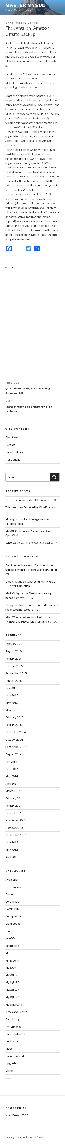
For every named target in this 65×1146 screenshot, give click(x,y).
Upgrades (11, 1063)
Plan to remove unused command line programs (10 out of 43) (31, 570)
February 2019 (14, 644)
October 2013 (14, 828)
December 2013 (15, 813)
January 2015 (13, 724)
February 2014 (14, 798)
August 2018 (13, 651)
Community (12, 909)
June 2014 (11, 769)
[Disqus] (32, 320)
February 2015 (14, 717)
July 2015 (11, 688)
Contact (10, 444)
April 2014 (11, 783)
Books (9, 894)
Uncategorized (14, 1056)
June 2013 (11, 842)
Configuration (13, 916)
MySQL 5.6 (12, 982)
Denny (9, 605)
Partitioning (12, 1019)
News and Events (16, 1012)
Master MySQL (25, 5)
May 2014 (11, 776)
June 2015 (11, 695)
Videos (9, 1070)
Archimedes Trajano (17, 565)
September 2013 (16, 835)
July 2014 (11, 761)
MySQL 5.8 (12, 997)
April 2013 (11, 857)
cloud (15, 267)
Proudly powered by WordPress (24, 1137)
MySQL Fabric (14, 1004)
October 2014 (14, 739)
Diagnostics (12, 923)
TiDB (25, 1115)
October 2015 (14, 666)
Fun (7, 931)
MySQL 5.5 (12, 975)
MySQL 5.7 (12, 990)
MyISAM (10, 967)
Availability (11, 879)
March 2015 (12, 710)
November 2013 (15, 820)
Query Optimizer (15, 1034)
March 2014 (12, 791)
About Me (11, 437)
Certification (13, 901)
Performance (13, 1026)
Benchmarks (13, 887)
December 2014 (15, 732)
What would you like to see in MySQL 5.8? (31, 542)
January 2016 (13, 658)
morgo (32, 23)
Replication (12, 1041)
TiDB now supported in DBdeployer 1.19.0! (31, 500)
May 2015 (11, 703)
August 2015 (13, 680)
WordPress (12, 1115)
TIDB (8, 1048)
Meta (8, 953)
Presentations (14, 452)
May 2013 (11, 849)
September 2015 (16, 673)
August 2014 (13, 754)
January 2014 (13, 805)
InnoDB (10, 938)
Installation (12, 945)
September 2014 (16, 747)
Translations (12, 459)
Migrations (12, 960)
